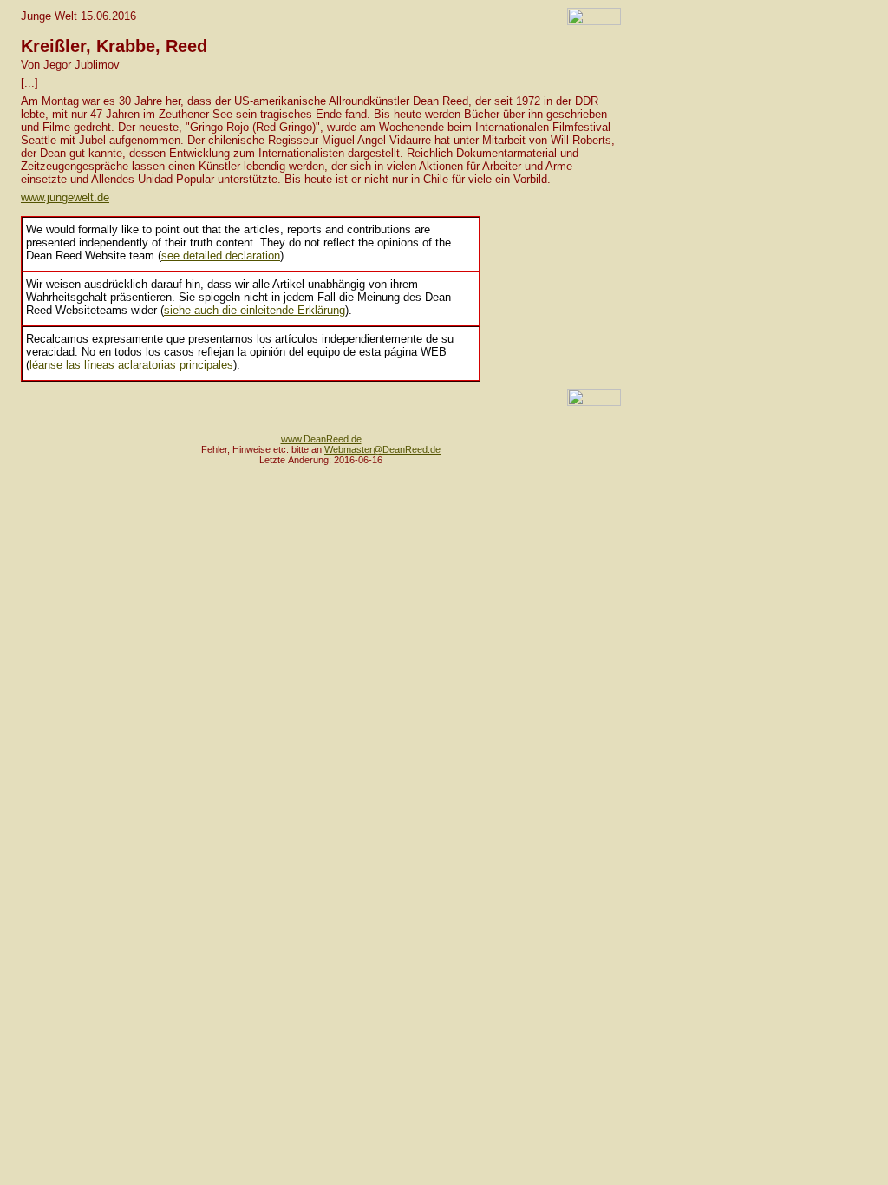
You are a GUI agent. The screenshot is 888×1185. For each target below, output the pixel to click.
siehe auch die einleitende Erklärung (254, 310)
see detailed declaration (220, 255)
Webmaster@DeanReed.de (382, 449)
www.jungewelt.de (65, 197)
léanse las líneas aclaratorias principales (131, 364)
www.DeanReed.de (321, 439)
